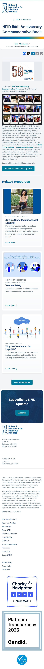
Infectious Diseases (9, 534)
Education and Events (9, 519)
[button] (18, 168)
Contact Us (6, 551)
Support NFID (7, 555)
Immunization (7, 537)
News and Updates (9, 523)
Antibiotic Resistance (9, 544)
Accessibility (6, 566)
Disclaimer (6, 570)
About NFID (6, 530)
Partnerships (6, 527)
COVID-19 (5, 541)
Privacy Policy (7, 563)
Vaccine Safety (13, 285)
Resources (6, 548)
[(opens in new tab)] (22, 592)
